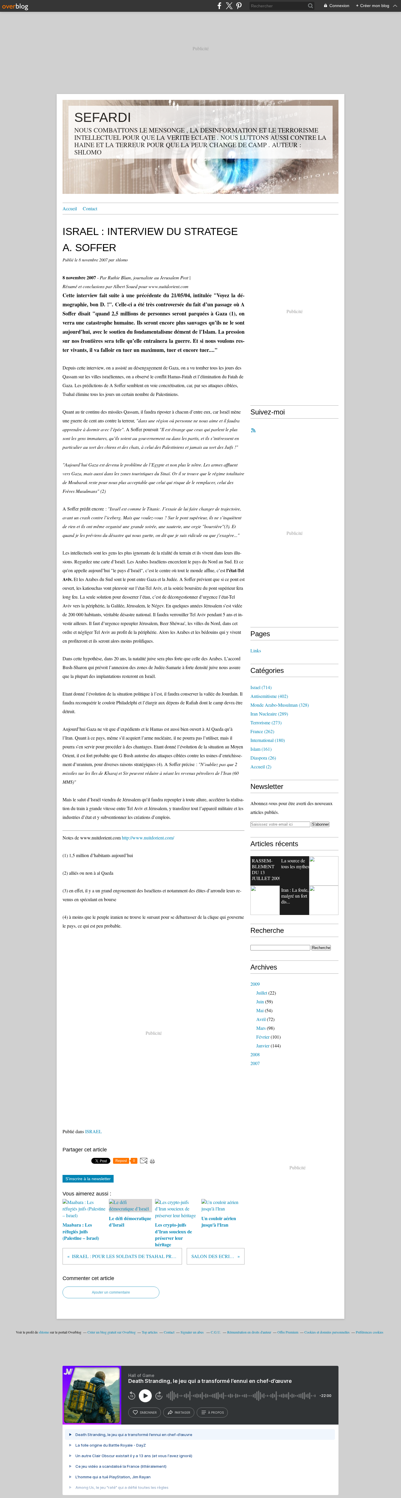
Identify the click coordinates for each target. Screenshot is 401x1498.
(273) (266, 722)
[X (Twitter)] (229, 5)
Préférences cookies (369, 1332)
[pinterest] (238, 5)
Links (255, 650)
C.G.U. (216, 1332)
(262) (262, 731)
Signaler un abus (193, 1332)
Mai (260, 1010)
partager (182, 1412)
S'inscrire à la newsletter (88, 1178)
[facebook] (219, 5)
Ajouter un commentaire (111, 1292)
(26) (263, 758)
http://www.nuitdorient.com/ (148, 837)
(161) (261, 749)
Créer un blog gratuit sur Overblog (111, 1332)
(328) (279, 705)
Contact (90, 208)
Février (262, 1037)
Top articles (150, 1332)
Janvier (262, 1045)
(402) (269, 696)
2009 (255, 984)
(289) (269, 714)
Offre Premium (287, 1332)
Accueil (70, 208)
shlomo (44, 1332)
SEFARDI (102, 117)
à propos (216, 1412)
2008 (255, 1054)
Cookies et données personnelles (327, 1332)
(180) (267, 740)
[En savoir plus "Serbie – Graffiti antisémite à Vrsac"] (265, 900)
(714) (261, 687)
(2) (260, 766)
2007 (255, 1063)
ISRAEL (93, 1131)
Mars (261, 1028)
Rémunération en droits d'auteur (249, 1332)
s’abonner (148, 1412)
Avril (261, 1019)
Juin (260, 1001)
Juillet (261, 993)
